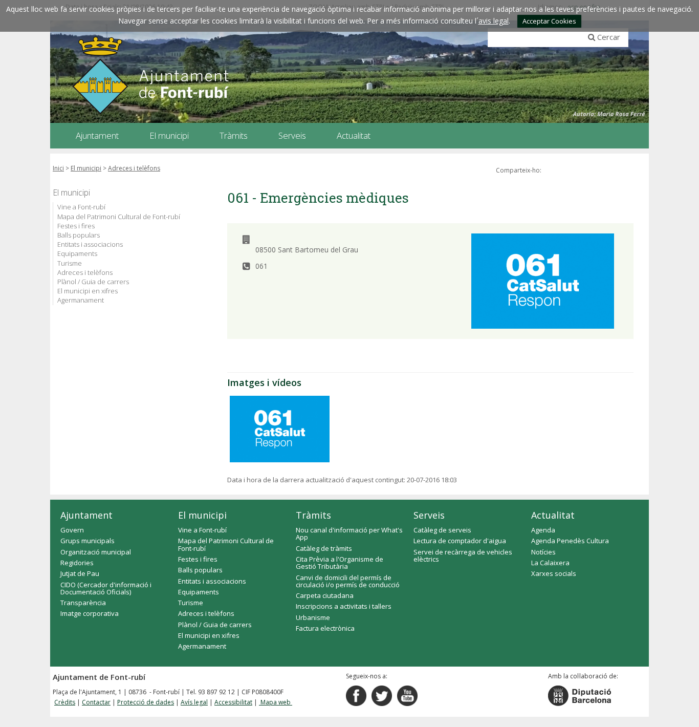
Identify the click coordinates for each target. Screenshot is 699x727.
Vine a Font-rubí (81, 206)
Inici (58, 168)
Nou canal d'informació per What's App (349, 533)
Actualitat (553, 515)
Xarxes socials (553, 573)
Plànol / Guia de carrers (93, 281)
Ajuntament (86, 515)
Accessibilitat (233, 702)
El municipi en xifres (87, 290)
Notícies (543, 552)
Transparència (83, 602)
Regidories (77, 562)
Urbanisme (313, 617)
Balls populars (78, 235)
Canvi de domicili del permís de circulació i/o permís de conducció (348, 581)
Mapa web (275, 702)
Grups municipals (87, 540)
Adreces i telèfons (134, 168)
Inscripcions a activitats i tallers (343, 606)
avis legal (493, 21)
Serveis (429, 515)
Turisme (69, 263)
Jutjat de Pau (79, 573)
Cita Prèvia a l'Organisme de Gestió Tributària (339, 562)
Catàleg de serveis (442, 529)
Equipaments (77, 253)
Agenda (543, 529)
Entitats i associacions (90, 244)
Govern (72, 529)
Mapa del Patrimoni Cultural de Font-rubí (118, 216)
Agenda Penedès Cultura (570, 540)
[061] (280, 429)
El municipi (86, 168)
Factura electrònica (325, 628)
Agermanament (80, 300)
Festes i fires (76, 225)
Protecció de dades (145, 702)
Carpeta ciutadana (325, 595)
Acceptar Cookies (549, 21)
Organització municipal (95, 552)
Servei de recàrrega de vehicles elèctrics (462, 555)
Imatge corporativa (89, 613)
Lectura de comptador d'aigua (459, 540)
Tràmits (313, 515)
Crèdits (64, 702)
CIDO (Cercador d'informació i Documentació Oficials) (105, 588)
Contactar (96, 702)
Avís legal (194, 702)
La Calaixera (550, 562)
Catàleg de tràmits (324, 548)
